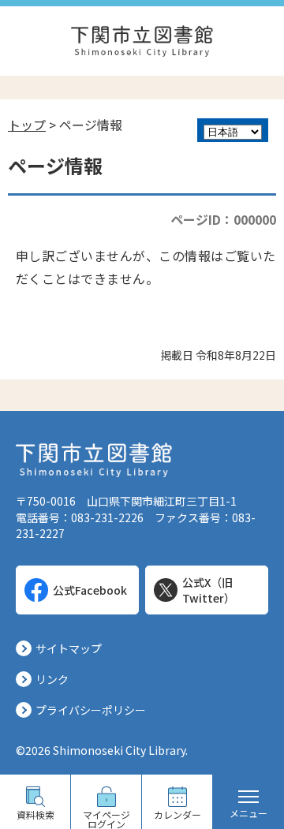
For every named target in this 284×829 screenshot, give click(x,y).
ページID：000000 (223, 219)
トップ (27, 124)
